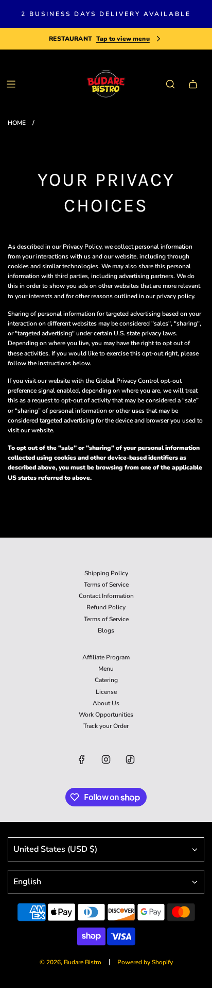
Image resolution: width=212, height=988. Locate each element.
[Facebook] (81, 759)
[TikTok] (130, 759)
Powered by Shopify (145, 962)
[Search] (170, 84)
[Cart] (193, 84)
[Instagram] (106, 759)
